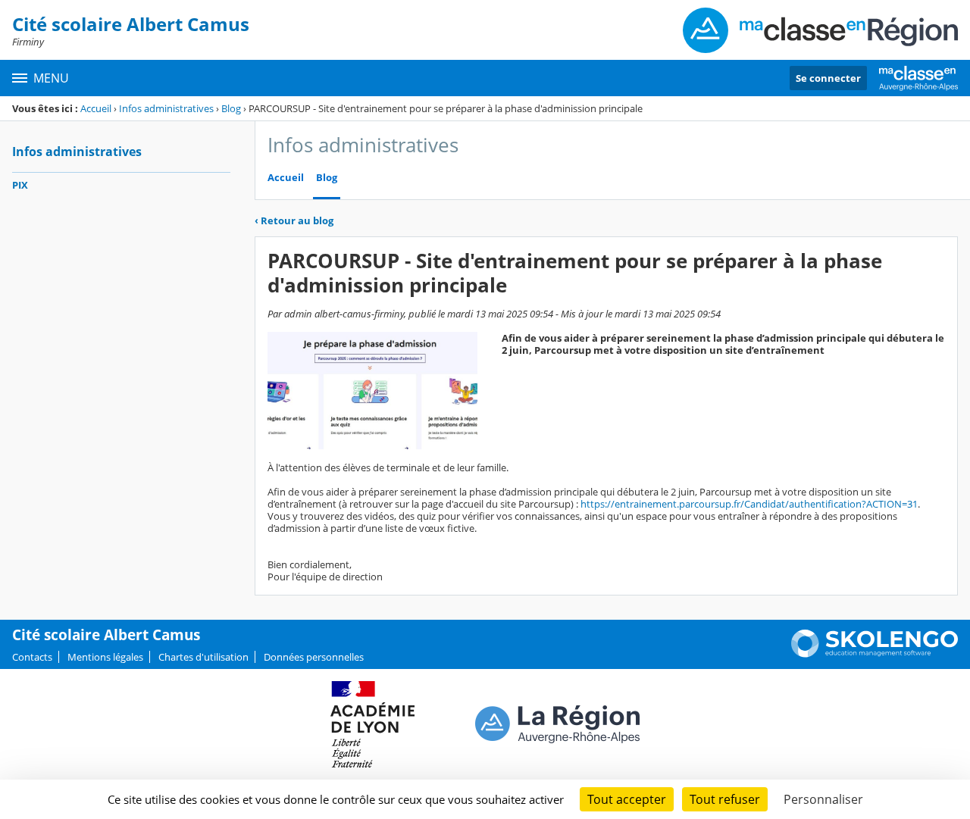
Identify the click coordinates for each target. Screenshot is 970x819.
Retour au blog (294, 220)
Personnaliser (823, 799)
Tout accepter (626, 799)
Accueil (95, 108)
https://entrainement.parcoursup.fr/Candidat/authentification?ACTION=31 (749, 504)
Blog (231, 108)
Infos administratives (166, 108)
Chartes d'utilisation (203, 657)
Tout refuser (725, 799)
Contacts (32, 657)
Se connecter (828, 78)
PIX (20, 185)
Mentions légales (105, 657)
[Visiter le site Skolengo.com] (874, 654)
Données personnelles (314, 657)
